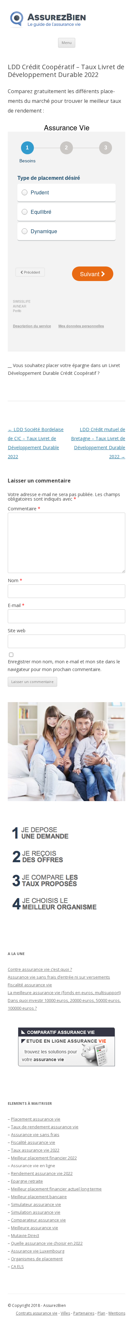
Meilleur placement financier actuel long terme (56, 1189)
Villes (65, 1313)
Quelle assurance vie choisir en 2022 (47, 1243)
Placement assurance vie (35, 1119)
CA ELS (17, 1266)
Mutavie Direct (25, 1235)
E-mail (16, 605)
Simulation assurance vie (35, 1212)
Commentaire (24, 508)
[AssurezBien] (48, 28)
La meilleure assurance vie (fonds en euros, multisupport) (64, 992)
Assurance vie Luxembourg (37, 1251)
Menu (67, 42)
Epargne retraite (27, 1181)
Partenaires (83, 1313)
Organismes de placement (37, 1259)
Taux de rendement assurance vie (44, 1127)
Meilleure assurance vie (34, 1228)
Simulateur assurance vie (36, 1204)
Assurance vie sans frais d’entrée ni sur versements (59, 977)
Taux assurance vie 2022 (35, 1150)
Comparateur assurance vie (38, 1220)
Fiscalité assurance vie (30, 985)
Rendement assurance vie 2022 (42, 1173)
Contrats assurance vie (36, 1313)
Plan (101, 1313)
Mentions (116, 1313)
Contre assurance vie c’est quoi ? (40, 969)
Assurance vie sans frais (35, 1134)
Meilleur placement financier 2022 (44, 1158)
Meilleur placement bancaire (39, 1197)
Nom (15, 580)
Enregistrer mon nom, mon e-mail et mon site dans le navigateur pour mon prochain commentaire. (64, 665)
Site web (17, 630)
